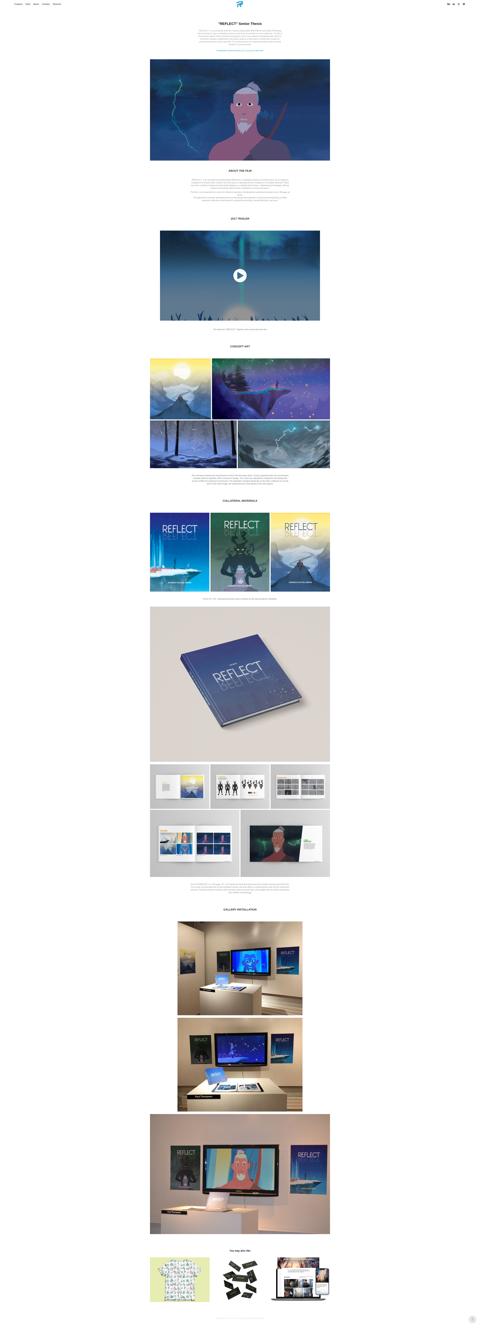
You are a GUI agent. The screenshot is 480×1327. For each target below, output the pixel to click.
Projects (18, 4)
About (36, 4)
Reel (28, 4)
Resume (57, 4)
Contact (46, 4)
